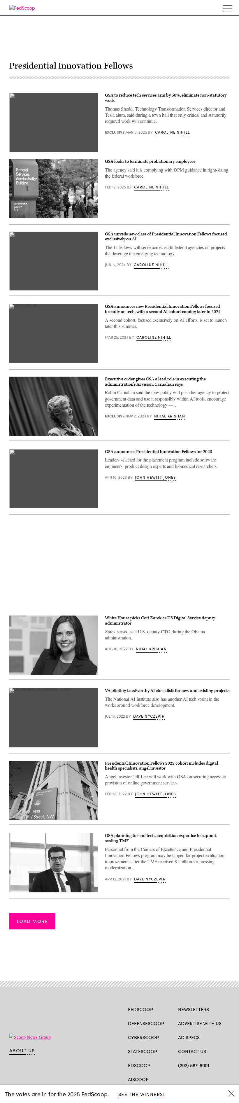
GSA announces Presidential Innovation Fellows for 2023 (159, 452)
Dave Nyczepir (149, 716)
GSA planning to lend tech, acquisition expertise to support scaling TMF (161, 838)
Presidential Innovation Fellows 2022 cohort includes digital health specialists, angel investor (161, 766)
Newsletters (193, 1009)
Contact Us (192, 1051)
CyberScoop (143, 1037)
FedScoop (140, 1009)
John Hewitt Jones (155, 477)
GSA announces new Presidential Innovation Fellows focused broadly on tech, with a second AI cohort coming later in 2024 (163, 309)
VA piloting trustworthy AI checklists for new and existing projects (167, 690)
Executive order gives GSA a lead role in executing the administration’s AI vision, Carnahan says (155, 381)
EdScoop (139, 1065)
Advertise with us (200, 1023)
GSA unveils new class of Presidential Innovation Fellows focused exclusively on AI (166, 236)
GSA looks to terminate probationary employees (150, 161)
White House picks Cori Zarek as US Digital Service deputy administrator (160, 620)
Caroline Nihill (172, 132)
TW (192, 1079)
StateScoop (142, 1051)
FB (181, 1079)
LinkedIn (204, 1079)
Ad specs (189, 1037)
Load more (32, 921)
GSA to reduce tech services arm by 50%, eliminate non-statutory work (165, 97)
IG (212, 1079)
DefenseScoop (146, 1023)
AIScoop (138, 1079)
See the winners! (141, 1094)
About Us (22, 1050)
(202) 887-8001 (193, 1065)
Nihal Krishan (169, 416)
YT (224, 1079)
